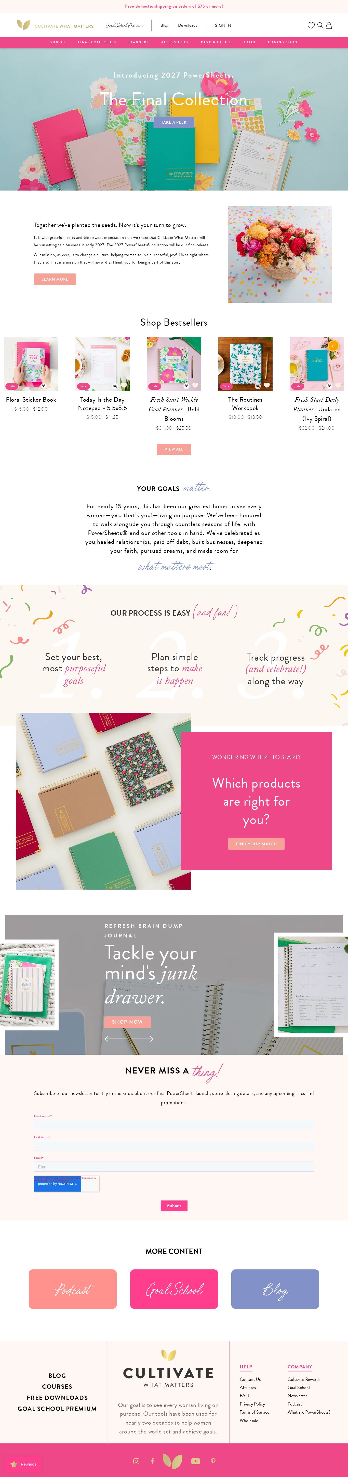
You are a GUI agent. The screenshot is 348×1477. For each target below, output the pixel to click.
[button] (320, 25)
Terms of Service (254, 1412)
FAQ (244, 1395)
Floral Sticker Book (31, 400)
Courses (57, 1386)
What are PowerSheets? (309, 1412)
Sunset (58, 42)
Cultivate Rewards (304, 1379)
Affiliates (248, 1387)
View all (174, 449)
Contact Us (250, 1379)
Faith (250, 42)
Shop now (127, 1022)
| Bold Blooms (174, 409)
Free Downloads (57, 1398)
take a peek (174, 122)
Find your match (256, 844)
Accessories (175, 42)
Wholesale (249, 1420)
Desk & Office (216, 42)
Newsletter (297, 1395)
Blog (164, 25)
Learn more (55, 279)
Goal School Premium (57, 1408)
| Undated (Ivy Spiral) (317, 409)
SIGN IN (223, 25)
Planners (138, 42)
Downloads (187, 25)
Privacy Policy (252, 1404)
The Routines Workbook (245, 404)
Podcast (72, 1289)
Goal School (174, 1289)
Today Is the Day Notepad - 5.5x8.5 (102, 404)
